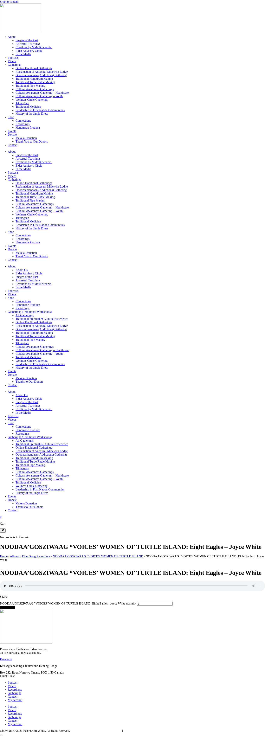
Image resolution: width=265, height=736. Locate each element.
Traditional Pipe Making (30, 85)
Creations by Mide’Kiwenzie (34, 47)
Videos (12, 61)
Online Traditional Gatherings (34, 68)
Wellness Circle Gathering (32, 99)
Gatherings (14, 64)
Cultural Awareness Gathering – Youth (39, 96)
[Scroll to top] (1, 735)
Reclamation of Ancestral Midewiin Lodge (42, 71)
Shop (11, 117)
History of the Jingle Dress (32, 113)
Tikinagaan (22, 103)
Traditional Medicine (28, 106)
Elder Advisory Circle (29, 50)
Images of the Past (27, 40)
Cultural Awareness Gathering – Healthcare (42, 92)
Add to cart (7, 607)
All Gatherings (25, 315)
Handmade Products (28, 127)
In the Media (23, 54)
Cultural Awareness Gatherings (35, 89)
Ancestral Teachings (28, 43)
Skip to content (9, 1)
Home (4, 556)
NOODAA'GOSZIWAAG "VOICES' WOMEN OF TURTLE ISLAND (98, 556)
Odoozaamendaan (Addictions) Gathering (41, 75)
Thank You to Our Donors (32, 141)
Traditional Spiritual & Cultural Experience (42, 318)
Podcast (12, 682)
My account (15, 700)
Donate (12, 134)
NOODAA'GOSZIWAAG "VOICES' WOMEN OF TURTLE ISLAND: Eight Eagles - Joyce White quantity (68, 603)
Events (12, 131)
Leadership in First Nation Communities (40, 110)
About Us (22, 270)
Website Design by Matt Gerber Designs (96, 730)
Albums (15, 556)
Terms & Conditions (136, 730)
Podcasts (13, 57)
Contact (12, 145)
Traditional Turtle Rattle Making (35, 82)
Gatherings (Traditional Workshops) (30, 311)
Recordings (22, 124)
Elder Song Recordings (36, 556)
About (12, 36)
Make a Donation (26, 138)
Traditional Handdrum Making (34, 78)
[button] (3, 530)
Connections (23, 120)
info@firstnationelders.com (81, 672)
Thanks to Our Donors (29, 381)
